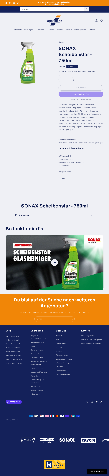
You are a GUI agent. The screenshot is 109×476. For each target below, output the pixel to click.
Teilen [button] (63, 179)
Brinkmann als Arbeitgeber (91, 340)
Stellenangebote (87, 336)
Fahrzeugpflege (37, 368)
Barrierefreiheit (61, 371)
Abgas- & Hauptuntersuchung (38, 337)
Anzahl (61, 75)
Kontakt (59, 351)
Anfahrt (59, 336)
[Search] (86, 9)
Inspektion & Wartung (39, 372)
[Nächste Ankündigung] (73, 3)
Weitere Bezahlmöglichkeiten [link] (81, 99)
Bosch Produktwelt (13, 352)
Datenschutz (61, 343)
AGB (58, 340)
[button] (29, 30)
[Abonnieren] (72, 319)
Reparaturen (35, 386)
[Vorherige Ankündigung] (35, 3)
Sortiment (59, 367)
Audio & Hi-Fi (35, 346)
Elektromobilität (37, 358)
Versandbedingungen (64, 359)
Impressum (60, 347)
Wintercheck (35, 394)
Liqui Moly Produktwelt (14, 363)
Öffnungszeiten (62, 355)
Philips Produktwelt (13, 348)
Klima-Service (36, 376)
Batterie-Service (37, 350)
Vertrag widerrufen (63, 374)
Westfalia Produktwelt (14, 359)
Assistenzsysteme (37, 342)
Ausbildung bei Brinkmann (91, 343)
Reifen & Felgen (37, 390)
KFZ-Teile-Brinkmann (17, 420)
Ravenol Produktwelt (13, 355)
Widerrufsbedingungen (64, 363)
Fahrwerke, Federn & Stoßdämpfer (39, 363)
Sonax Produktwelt (13, 344)
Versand (70, 71)
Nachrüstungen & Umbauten (37, 381)
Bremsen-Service (37, 354)
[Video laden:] (54, 262)
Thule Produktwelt (12, 340)
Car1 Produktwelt (12, 336)
